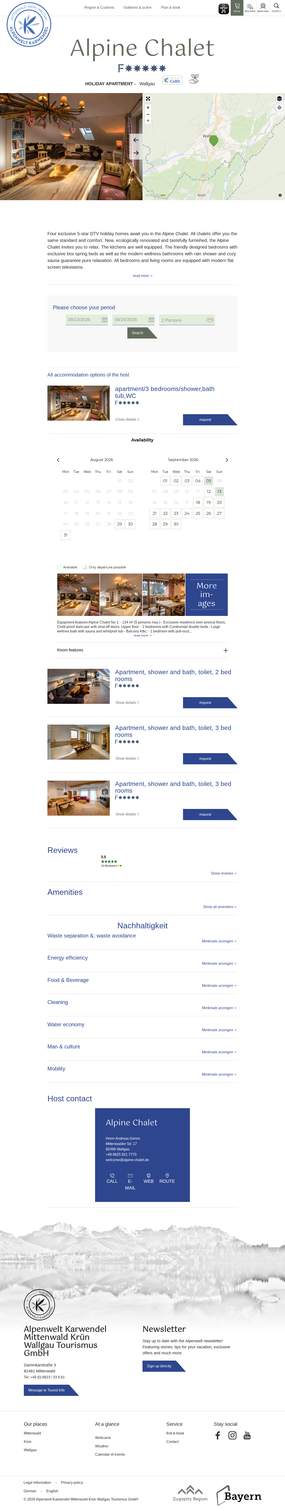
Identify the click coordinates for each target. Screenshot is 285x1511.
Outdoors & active (138, 7)
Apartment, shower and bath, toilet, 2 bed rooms (173, 675)
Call (112, 1181)
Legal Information (37, 1482)
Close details (126, 419)
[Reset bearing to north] (148, 121)
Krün (27, 1442)
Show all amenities (218, 907)
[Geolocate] (279, 107)
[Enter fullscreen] (148, 98)
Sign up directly (159, 1366)
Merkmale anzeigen (217, 941)
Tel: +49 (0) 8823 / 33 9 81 (44, 1377)
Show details (126, 703)
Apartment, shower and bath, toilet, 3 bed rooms (173, 731)
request (205, 420)
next (136, 153)
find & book (175, 1433)
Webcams (263, 11)
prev (136, 140)
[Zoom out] (148, 114)
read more (141, 276)
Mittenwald (32, 1433)
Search (137, 333)
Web (149, 1181)
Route (167, 1181)
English (52, 1491)
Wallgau (30, 1450)
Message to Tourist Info (46, 1390)
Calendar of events (110, 1454)
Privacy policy (72, 1482)
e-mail (130, 1182)
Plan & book (170, 7)
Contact (172, 1442)
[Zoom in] (148, 107)
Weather (249, 11)
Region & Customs (99, 7)
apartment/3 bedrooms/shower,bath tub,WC (165, 392)
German (30, 1491)
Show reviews (222, 873)
